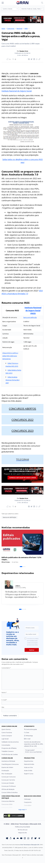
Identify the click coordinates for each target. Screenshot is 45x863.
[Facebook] (32, 838)
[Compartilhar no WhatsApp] (36, 59)
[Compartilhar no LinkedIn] (34, 59)
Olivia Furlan (6, 562)
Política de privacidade (22, 827)
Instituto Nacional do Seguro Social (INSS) (33, 310)
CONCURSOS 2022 (22, 419)
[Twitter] (35, 838)
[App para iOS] (14, 838)
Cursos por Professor (9, 786)
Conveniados (6, 745)
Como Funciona (7, 732)
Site (3, 707)
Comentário (6, 668)
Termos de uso (22, 830)
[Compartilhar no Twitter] (31, 59)
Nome (4, 692)
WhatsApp (29, 735)
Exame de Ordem (7, 767)
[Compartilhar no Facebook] (28, 59)
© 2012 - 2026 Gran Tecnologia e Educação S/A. (22, 824)
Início (3, 28)
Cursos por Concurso (9, 777)
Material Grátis (29, 764)
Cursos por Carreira (8, 780)
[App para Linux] (11, 838)
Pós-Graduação (7, 773)
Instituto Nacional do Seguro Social (17, 91)
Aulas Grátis (28, 770)
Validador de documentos (10, 742)
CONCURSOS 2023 (22, 430)
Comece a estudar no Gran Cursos (22, 477)
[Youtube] (21, 838)
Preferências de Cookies (10, 754)
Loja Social (5, 739)
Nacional (19, 28)
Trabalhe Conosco (8, 751)
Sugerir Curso (28, 773)
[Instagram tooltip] (25, 838)
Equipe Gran (24, 51)
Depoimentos (28, 761)
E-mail (4, 700)
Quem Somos (6, 729)
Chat (27, 732)
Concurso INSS (35, 28)
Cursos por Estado (8, 783)
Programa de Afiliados (9, 748)
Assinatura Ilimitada (8, 761)
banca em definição (30, 317)
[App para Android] (18, 838)
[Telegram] (39, 838)
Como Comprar (7, 735)
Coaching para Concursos (10, 764)
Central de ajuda (31, 729)
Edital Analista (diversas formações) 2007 (12, 380)
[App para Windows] (7, 838)
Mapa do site (22, 832)
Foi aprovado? (33, 751)
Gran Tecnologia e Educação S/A (29, 844)
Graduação (5, 770)
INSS (26, 28)
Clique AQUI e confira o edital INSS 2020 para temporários (10, 356)
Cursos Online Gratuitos (10, 792)
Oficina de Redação (8, 789)
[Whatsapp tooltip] (28, 838)
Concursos (10, 28)
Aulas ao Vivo (28, 767)
